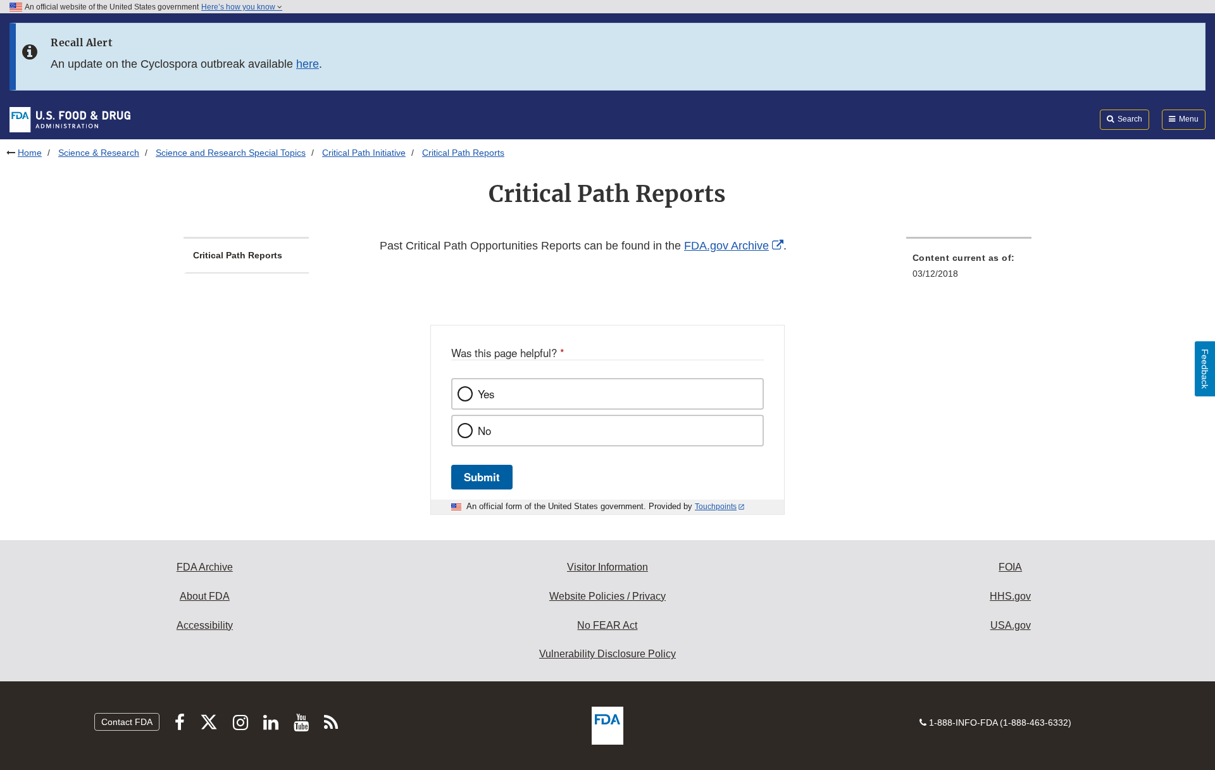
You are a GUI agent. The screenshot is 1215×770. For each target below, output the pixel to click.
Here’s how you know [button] (239, 7)
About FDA (205, 596)
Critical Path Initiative (364, 153)
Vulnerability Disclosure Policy (607, 653)
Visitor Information (607, 567)
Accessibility (205, 625)
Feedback (1205, 369)
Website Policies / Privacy (607, 596)
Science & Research (98, 153)
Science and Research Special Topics (231, 153)
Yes (486, 393)
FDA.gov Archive (726, 245)
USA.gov (1010, 625)
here (307, 64)
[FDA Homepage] (69, 119)
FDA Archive (205, 567)
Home (30, 153)
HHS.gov (1010, 596)
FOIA (1010, 567)
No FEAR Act (607, 625)
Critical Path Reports (237, 255)
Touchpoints (716, 506)
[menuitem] (968, 269)
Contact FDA (127, 722)
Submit (482, 476)
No (484, 430)
